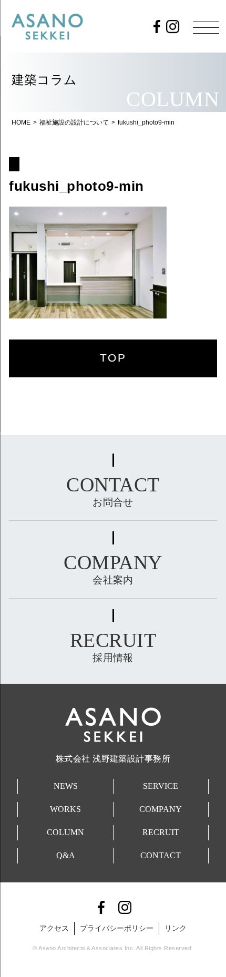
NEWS (66, 785)
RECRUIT (160, 832)
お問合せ (112, 491)
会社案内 (113, 568)
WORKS (65, 809)
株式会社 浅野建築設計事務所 (113, 758)
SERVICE (160, 785)
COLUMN (65, 832)
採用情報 (113, 646)
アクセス (54, 928)
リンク (176, 928)
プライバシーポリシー (116, 928)
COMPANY (160, 809)
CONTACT (160, 855)
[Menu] (206, 27)
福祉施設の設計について (74, 122)
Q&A (65, 855)
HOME (21, 122)
